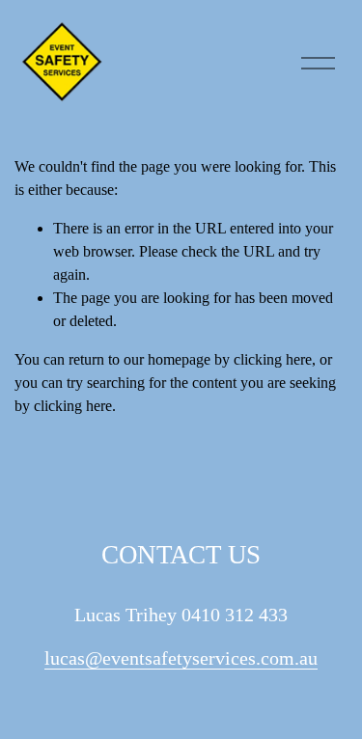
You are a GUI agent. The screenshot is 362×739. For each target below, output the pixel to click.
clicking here (273, 359)
